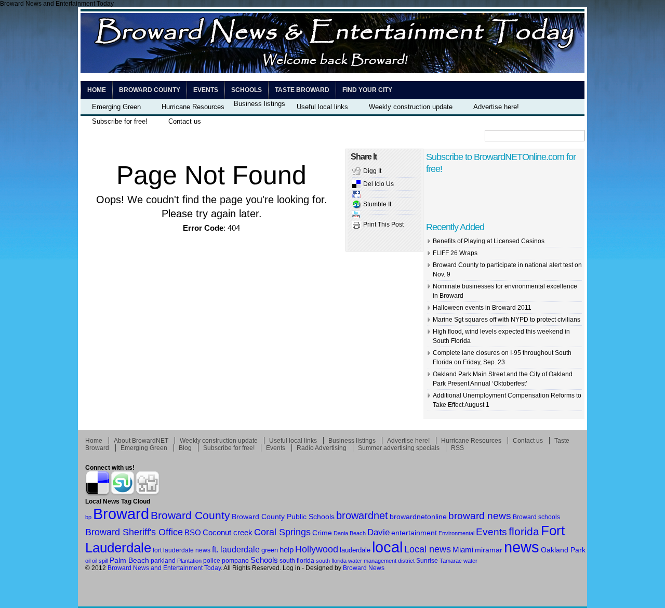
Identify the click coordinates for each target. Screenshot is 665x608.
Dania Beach (350, 533)
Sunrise (427, 560)
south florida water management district (365, 561)
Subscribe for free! (120, 121)
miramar (488, 550)
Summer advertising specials (399, 448)
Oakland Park (563, 550)
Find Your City (367, 90)
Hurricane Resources (193, 107)
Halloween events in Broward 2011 (482, 307)
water (470, 561)
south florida (297, 560)
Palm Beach (129, 560)
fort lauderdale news (181, 550)
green (269, 550)
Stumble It (377, 204)
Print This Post (383, 224)
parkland (163, 560)
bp (88, 517)
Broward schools (536, 516)
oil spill (100, 561)
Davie (378, 532)
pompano (235, 560)
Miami (463, 550)
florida (524, 531)
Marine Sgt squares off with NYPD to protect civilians (506, 319)
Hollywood (316, 549)
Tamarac (451, 561)
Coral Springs (282, 532)
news (521, 547)
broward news (479, 515)
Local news (427, 549)
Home (96, 90)
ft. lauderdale (236, 549)
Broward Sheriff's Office (134, 531)
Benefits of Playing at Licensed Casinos (488, 241)
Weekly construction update (411, 107)
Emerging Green (116, 107)
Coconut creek (227, 532)
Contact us (184, 121)
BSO (192, 532)
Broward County (149, 90)
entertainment (414, 532)
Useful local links (322, 107)
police (211, 560)
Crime (322, 533)
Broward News (363, 568)
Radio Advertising (322, 448)
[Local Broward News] (332, 70)
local (387, 547)
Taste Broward (302, 90)
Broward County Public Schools (283, 517)
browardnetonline (418, 517)
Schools (246, 90)
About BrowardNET (141, 440)
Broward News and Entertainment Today (164, 568)
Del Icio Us (378, 184)
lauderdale (355, 550)
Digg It (372, 171)
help (287, 550)
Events (205, 90)
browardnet (362, 515)
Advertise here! (496, 107)
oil (87, 561)
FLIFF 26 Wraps (455, 253)
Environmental (456, 533)
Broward (121, 513)
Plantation (189, 561)
